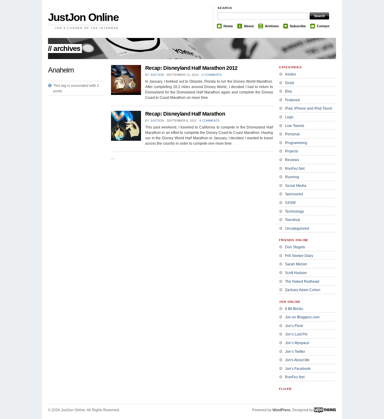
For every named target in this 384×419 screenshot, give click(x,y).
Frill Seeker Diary (299, 256)
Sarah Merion (296, 264)
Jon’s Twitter (295, 352)
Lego (289, 117)
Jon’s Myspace (297, 343)
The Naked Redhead (302, 281)
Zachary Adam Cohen (302, 290)
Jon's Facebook (297, 369)
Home (228, 26)
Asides (290, 74)
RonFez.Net (294, 169)
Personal (292, 134)
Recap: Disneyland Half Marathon (185, 114)
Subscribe (298, 26)
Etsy (288, 91)
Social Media (295, 186)
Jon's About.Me (297, 360)
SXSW (290, 203)
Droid (289, 83)
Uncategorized (297, 228)
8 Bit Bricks (294, 309)
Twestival (292, 220)
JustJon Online (83, 17)
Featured (292, 100)
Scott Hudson (296, 273)
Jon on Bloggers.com (302, 317)
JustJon (157, 74)
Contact (323, 26)
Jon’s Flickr (294, 326)
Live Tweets (294, 126)
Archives (272, 26)
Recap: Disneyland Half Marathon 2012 (191, 68)
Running (292, 177)
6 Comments (210, 120)
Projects (291, 151)
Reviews (292, 160)
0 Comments (212, 74)
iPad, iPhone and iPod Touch (308, 108)
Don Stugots (295, 247)
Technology (294, 211)
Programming (296, 143)
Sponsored (294, 194)
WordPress (281, 410)
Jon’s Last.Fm (296, 334)
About (249, 26)
